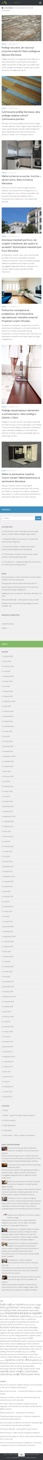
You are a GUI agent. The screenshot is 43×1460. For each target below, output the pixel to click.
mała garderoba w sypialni (25, 1335)
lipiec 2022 (7, 831)
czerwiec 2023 (8, 776)
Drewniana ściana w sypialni (23, 1313)
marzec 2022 (8, 851)
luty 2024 (7, 736)
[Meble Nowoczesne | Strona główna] (14, 3)
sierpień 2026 (8, 656)
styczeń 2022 (8, 861)
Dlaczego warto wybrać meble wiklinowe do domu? (19, 583)
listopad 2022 (8, 811)
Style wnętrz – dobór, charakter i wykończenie (19, 1135)
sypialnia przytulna (16, 1363)
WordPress (16, 1457)
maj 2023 (7, 781)
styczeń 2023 (8, 801)
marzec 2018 (8, 1032)
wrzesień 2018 (9, 1002)
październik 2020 (9, 937)
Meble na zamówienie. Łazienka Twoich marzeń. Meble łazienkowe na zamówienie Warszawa (21, 478)
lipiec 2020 (7, 952)
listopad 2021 (8, 871)
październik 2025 (9, 701)
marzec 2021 (8, 911)
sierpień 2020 (8, 947)
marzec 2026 (8, 681)
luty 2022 (7, 856)
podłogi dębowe (25, 1352)
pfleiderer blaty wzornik (31, 1349)
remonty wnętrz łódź (8, 1357)
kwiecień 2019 (8, 982)
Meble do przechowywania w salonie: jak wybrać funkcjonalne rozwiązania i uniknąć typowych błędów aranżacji (21, 1184)
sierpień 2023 (8, 766)
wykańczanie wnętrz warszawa (19, 1371)
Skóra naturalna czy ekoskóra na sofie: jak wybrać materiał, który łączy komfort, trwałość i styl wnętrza (21, 1279)
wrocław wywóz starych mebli (28, 1369)
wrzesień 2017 (9, 1062)
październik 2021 (9, 876)
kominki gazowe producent (28, 1324)
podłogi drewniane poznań (10, 1352)
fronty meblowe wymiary (15, 1316)
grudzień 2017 (9, 1047)
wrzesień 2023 (9, 761)
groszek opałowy (34, 1316)
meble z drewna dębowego (15, 1344)
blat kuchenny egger (33, 1305)
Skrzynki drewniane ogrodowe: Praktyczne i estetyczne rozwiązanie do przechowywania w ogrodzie (20, 1150)
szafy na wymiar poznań (19, 1366)
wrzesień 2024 (9, 726)
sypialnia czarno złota (18, 1360)
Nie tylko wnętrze (10, 1120)
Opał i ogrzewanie (10, 1125)
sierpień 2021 (8, 886)
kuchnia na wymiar (7, 1335)
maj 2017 (7, 1082)
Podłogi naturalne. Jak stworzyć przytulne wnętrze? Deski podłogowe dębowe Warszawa (21, 51)
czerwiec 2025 (8, 711)
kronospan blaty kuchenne (31, 1333)
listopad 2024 (8, 721)
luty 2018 (7, 1037)
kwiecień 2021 (8, 906)
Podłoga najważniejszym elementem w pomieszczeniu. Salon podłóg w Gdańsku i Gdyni (20, 414)
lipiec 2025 (7, 706)
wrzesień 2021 (9, 881)
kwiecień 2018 (8, 1027)
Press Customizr (31, 1457)
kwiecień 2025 (8, 716)
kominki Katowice (10, 1327)
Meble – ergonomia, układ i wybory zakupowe (19, 1115)
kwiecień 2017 (8, 1087)
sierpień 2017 (8, 1067)
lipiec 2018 (7, 1012)
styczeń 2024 (8, 741)
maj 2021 (7, 901)
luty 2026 (7, 686)
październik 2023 (9, 756)
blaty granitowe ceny (12, 1307)
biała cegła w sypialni (12, 1304)
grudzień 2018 (9, 987)
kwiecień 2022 (8, 846)
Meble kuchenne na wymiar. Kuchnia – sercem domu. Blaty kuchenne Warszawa (21, 180)
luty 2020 (7, 977)
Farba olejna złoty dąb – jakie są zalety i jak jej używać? (20, 600)
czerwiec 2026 (8, 666)
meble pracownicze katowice (16, 1339)
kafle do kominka (14, 1324)
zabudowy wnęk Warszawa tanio (20, 1374)
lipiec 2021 (7, 891)
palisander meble (15, 1349)
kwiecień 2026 (8, 676)
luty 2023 (7, 796)
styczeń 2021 (8, 921)
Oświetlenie (8, 1130)
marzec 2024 (8, 731)
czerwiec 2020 (8, 957)
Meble (4, 44)
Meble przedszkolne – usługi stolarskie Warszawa (17, 1413)
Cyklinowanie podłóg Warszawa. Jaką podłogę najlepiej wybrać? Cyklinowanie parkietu (21, 116)
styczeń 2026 (8, 691)
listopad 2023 (8, 751)
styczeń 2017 (8, 1097)
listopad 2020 (8, 932)
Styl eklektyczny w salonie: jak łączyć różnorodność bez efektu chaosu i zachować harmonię (20, 1262)
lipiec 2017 (7, 1072)
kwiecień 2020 (8, 967)
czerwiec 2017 (8, 1077)
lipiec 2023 (7, 771)
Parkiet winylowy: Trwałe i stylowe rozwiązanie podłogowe (20, 1433)
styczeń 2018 (8, 1042)
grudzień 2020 (9, 926)
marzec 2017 (8, 1092)
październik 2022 (9, 816)
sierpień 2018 (8, 1007)
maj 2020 (7, 962)
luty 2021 (7, 916)
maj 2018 (7, 1022)
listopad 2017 (8, 1052)
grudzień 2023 (9, 746)
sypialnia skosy (27, 1363)
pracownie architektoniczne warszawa (23, 1354)
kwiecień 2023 (8, 786)
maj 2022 (7, 841)
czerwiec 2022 (8, 836)
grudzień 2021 (9, 866)
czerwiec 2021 (8, 896)
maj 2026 (7, 671)
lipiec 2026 (7, 661)
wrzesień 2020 (9, 942)
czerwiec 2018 (8, 1017)
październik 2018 (9, 997)
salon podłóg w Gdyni (25, 1357)
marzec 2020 (8, 972)
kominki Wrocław (29, 1327)
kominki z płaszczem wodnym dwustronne (17, 1330)
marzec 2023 (8, 791)
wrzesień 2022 (9, 821)
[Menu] (40, 2)
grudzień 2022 (9, 806)
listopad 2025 (8, 696)
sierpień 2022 (8, 826)
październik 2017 (9, 1057)
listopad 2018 (8, 992)
